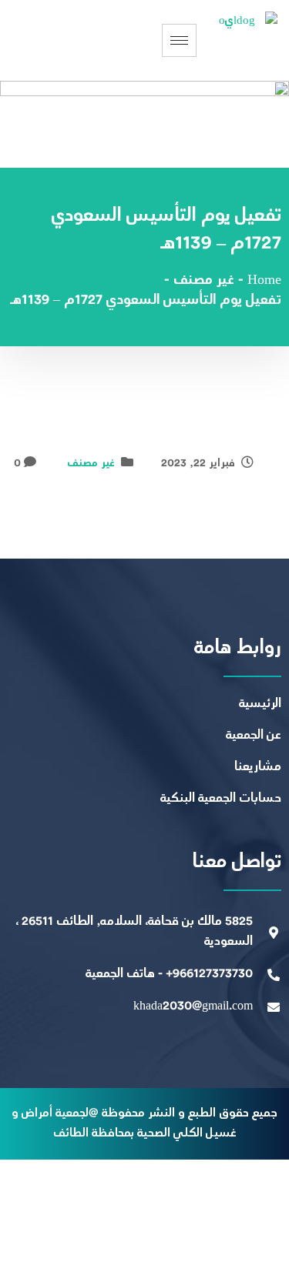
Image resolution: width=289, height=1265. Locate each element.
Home (264, 280)
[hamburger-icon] (179, 40)
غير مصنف (91, 463)
